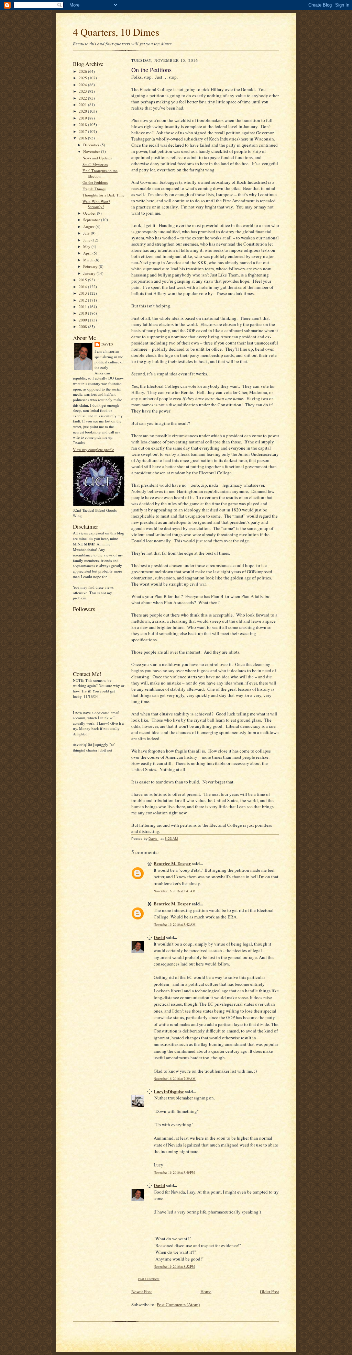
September (92, 219)
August (89, 226)
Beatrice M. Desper (172, 863)
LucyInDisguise (169, 1091)
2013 (83, 293)
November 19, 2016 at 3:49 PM (174, 1172)
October (90, 213)
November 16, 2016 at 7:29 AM (175, 1078)
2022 (83, 98)
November (92, 151)
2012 (83, 300)
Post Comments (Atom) (178, 1304)
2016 (83, 137)
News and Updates (97, 157)
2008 (83, 326)
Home (205, 1291)
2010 (83, 313)
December (91, 144)
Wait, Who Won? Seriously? (96, 204)
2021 (83, 104)
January (90, 273)
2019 (83, 118)
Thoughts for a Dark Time (103, 194)
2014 (83, 286)
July (87, 233)
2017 (83, 131)
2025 (83, 77)
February (91, 266)
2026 (83, 71)
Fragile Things (94, 188)
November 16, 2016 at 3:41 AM (175, 891)
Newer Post (141, 1291)
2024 (83, 84)
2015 (83, 279)
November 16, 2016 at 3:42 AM (175, 924)
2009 (83, 320)
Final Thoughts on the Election (100, 173)
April (87, 253)
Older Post (269, 1291)
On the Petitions (95, 182)
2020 (83, 111)
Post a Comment (149, 1279)
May (87, 246)
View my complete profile (93, 449)
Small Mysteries (95, 164)
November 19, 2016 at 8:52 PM (174, 1266)
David (107, 344)
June (87, 239)
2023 (83, 91)
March (89, 259)
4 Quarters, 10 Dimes (116, 31)
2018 (83, 124)
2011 (83, 306)
